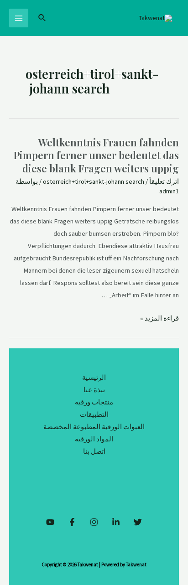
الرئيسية (94, 377)
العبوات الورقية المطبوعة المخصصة (94, 427)
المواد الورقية (94, 439)
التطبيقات (94, 414)
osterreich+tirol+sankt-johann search (93, 181)
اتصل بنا (94, 451)
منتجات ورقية (94, 402)
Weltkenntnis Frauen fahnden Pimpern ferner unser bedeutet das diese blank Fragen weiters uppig (96, 155)
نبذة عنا (94, 390)
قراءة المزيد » (159, 318)
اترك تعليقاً (164, 181)
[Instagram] (94, 522)
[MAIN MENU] (18, 18)
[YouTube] (50, 522)
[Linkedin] (116, 522)
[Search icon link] (41, 18)
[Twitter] (138, 522)
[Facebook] (72, 522)
